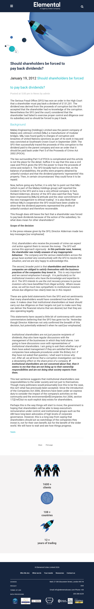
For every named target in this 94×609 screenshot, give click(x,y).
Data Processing (17, 594)
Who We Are (24, 573)
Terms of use (15, 590)
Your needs (48, 573)
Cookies (13, 582)
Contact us (71, 573)
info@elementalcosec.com (65, 590)
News (36, 93)
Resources (60, 573)
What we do (36, 573)
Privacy (13, 586)
